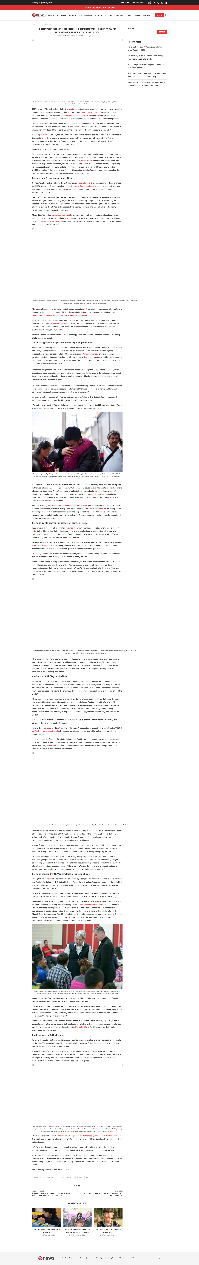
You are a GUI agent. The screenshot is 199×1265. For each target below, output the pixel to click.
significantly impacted (53, 221)
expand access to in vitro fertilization (77, 115)
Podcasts (118, 15)
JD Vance (61, 1177)
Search (131, 28)
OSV (120, 1258)
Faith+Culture (85, 15)
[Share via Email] (79, 1186)
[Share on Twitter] (76, 1186)
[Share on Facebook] (74, 1186)
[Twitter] (158, 2)
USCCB (88, 1177)
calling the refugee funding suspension (85, 186)
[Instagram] (162, 2)
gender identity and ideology (44, 315)
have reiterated (96, 509)
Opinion (98, 15)
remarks (48, 879)
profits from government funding (46, 731)
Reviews (108, 15)
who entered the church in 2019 (97, 905)
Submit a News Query (83, 1258)
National (79, 1177)
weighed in (70, 528)
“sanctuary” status (95, 494)
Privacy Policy (111, 1258)
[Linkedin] (166, 2)
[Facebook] (154, 2)
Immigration (51, 1177)
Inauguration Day (42, 135)
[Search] (166, 15)
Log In (159, 15)
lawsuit (69, 109)
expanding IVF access (60, 323)
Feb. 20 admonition (90, 112)
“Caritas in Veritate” (89, 354)
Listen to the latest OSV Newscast (99, 7)
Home (34, 24)
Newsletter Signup (98, 1258)
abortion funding (80, 315)
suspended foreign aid (61, 215)
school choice (63, 315)
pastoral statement (40, 546)
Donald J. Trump (38, 1177)
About (130, 15)
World (63, 15)
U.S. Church (53, 15)
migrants (70, 1177)
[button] (35, 1223)
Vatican (72, 15)
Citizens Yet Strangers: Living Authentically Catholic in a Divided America (89, 1136)
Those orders (86, 161)
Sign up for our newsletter (132, 2)
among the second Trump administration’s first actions (64, 505)
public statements (85, 183)
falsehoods (46, 728)
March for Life (81, 1027)
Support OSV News (143, 15)
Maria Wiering (70, 36)
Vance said (51, 746)
